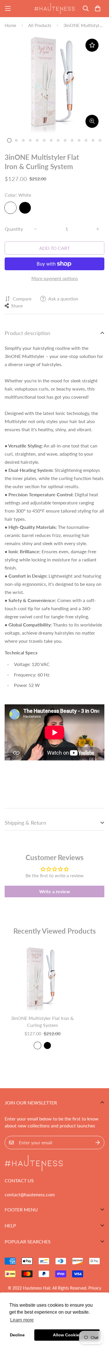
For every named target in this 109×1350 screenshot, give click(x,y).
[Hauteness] (54, 8)
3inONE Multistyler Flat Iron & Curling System (42, 1021)
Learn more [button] (22, 1319)
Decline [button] (17, 1335)
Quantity (14, 229)
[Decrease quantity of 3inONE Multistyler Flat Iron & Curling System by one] (35, 229)
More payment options (54, 278)
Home (10, 25)
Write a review (54, 891)
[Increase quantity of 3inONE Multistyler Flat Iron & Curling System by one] (97, 229)
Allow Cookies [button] (67, 1335)
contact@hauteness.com (30, 1194)
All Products (39, 25)
